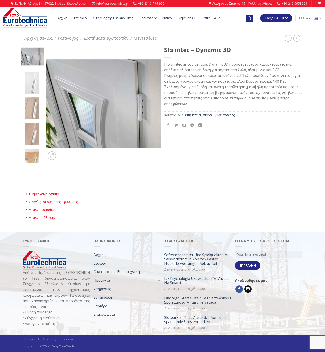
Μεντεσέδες (145, 38)
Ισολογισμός (47, 339)
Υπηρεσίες (102, 288)
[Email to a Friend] (184, 125)
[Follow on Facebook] (315, 3)
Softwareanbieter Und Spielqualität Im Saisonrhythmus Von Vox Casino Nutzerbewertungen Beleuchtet (196, 259)
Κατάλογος (68, 38)
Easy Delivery (276, 18)
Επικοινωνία (104, 314)
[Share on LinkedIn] (200, 125)
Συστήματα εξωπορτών (105, 38)
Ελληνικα (306, 18)
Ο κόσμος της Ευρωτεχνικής (117, 271)
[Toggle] (159, 280)
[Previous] (54, 103)
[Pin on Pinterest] (192, 125)
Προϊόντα (102, 280)
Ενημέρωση (103, 297)
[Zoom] (52, 155)
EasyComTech (62, 346)
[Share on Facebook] (168, 125)
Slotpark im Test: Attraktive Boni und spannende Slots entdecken (195, 319)
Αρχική (100, 254)
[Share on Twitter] (176, 125)
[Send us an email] (319, 3)
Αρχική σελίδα (38, 38)
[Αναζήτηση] (249, 18)
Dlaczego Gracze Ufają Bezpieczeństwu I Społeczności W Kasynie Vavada (197, 300)
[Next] (153, 103)
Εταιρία (100, 263)
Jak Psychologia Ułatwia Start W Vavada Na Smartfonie (196, 281)
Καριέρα (100, 306)
